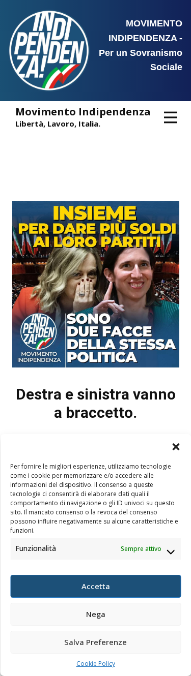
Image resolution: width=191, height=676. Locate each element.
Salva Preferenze (95, 642)
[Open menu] (170, 117)
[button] (176, 447)
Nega (95, 614)
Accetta (95, 586)
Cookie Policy (95, 663)
